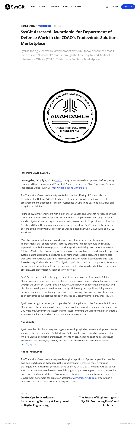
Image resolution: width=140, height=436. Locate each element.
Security (55, 7)
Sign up (70, 423)
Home (33, 7)
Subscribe (128, 7)
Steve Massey (29, 26)
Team (65, 7)
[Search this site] (107, 7)
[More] (86, 7)
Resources (76, 7)
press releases (44, 26)
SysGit (58, 180)
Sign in (115, 7)
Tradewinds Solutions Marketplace (68, 187)
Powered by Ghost (127, 423)
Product (43, 7)
